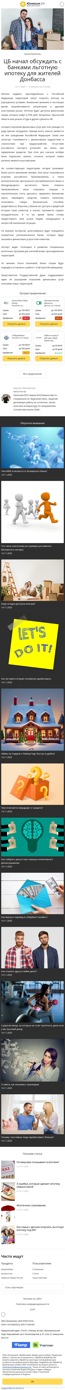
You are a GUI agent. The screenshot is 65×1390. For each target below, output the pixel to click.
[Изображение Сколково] (42, 1345)
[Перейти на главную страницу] (32, 4)
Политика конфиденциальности (32, 1304)
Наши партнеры (39, 1278)
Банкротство (6, 1273)
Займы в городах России (12, 1278)
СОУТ (32, 1309)
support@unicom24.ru (12, 1388)
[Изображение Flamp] (21, 1345)
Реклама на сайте (32, 1298)
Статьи (35, 1273)
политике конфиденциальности (17, 1367)
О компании (37, 1269)
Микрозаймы (7, 1269)
